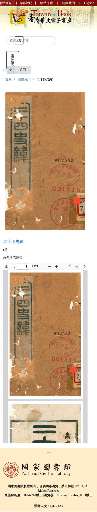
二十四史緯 (13, 241)
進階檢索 (12, 60)
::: (4, 69)
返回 (23, 69)
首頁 (8, 79)
